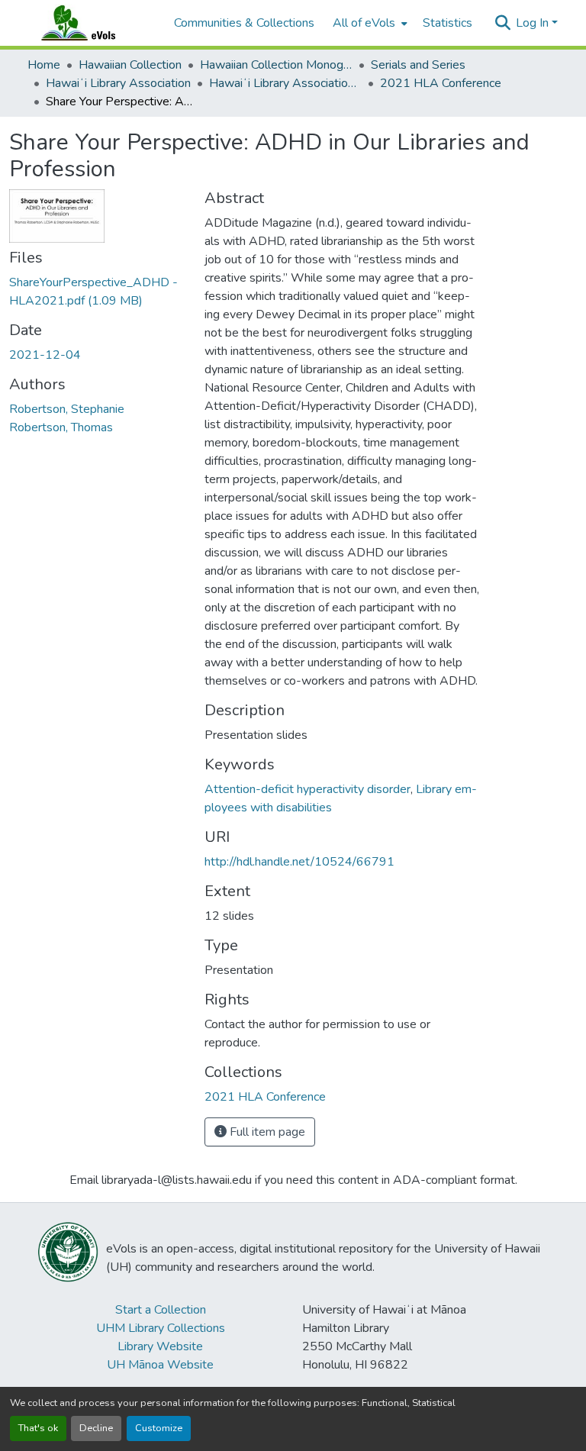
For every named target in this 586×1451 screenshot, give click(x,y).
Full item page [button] (266, 1132)
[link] (97, 291)
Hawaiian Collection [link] (130, 64)
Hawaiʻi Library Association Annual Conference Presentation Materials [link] (285, 83)
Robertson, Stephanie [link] (66, 409)
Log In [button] (534, 23)
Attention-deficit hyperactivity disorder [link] (307, 789)
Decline (96, 1428)
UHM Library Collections (160, 1328)
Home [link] (43, 64)
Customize (158, 1428)
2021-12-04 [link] (45, 355)
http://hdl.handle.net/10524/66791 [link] (299, 861)
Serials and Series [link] (418, 64)
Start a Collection (160, 1309)
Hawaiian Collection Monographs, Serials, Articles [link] (276, 64)
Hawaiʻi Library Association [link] (118, 83)
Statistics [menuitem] (447, 23)
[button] (93, 23)
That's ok (38, 1428)
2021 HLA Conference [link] (440, 83)
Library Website (160, 1346)
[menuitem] (368, 23)
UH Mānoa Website (160, 1364)
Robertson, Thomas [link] (61, 427)
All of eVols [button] (364, 23)
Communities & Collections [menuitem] (244, 23)
